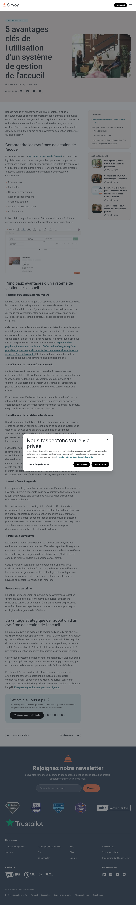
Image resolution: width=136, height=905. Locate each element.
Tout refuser (81, 464)
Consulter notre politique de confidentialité (74, 457)
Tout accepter (100, 464)
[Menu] (130, 5)
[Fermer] (107, 439)
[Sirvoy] (11, 5)
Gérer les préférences (39, 464)
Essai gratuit (120, 5)
